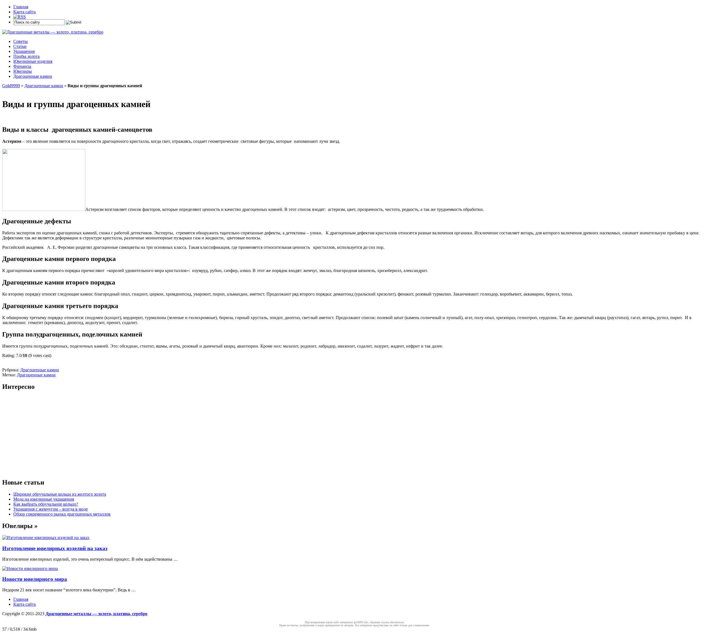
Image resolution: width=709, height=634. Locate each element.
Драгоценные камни (32, 76)
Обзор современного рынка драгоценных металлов (62, 514)
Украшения (24, 51)
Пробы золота (26, 56)
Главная (20, 6)
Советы (20, 41)
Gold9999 (11, 85)
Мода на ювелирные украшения (43, 499)
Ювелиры (22, 71)
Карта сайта (24, 11)
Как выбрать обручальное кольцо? (45, 504)
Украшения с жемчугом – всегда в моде (50, 509)
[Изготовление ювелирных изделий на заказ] (45, 537)
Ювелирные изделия (32, 61)
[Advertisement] (168, 434)
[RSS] (19, 16)
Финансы (22, 66)
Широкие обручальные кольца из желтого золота (59, 494)
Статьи (20, 46)
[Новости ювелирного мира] (30, 568)
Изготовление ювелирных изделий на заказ (54, 548)
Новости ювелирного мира (34, 579)
